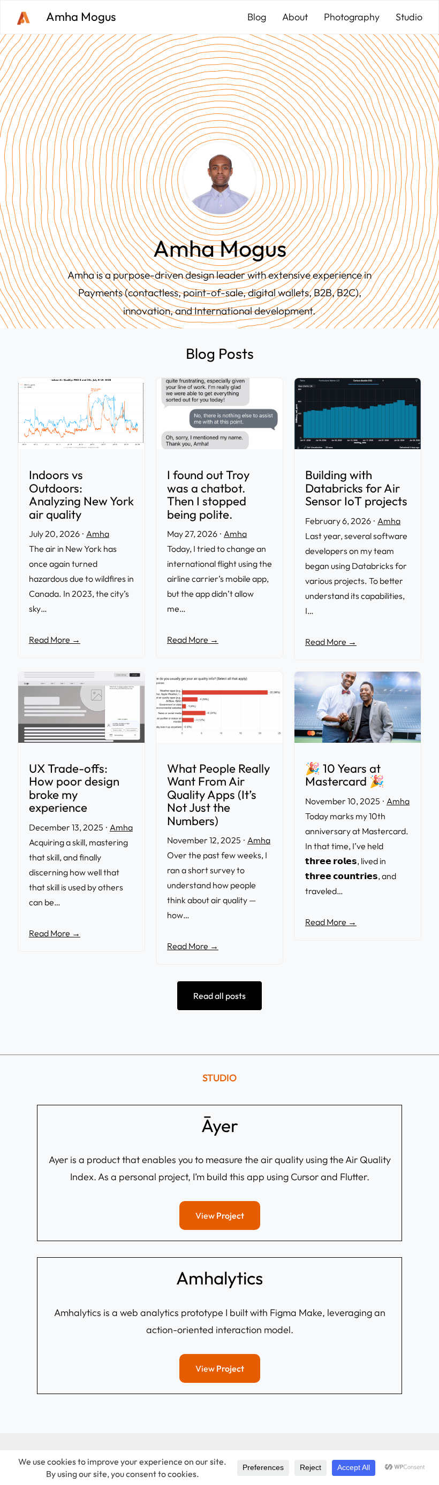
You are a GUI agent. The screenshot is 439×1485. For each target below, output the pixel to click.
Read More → (54, 639)
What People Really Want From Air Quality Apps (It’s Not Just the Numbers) (218, 795)
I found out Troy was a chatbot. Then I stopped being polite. (208, 494)
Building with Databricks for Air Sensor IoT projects (356, 488)
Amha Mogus (81, 16)
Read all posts (219, 995)
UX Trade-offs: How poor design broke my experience (74, 788)
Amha (97, 533)
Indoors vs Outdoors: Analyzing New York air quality (81, 494)
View (219, 1215)
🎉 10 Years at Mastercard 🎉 (344, 775)
